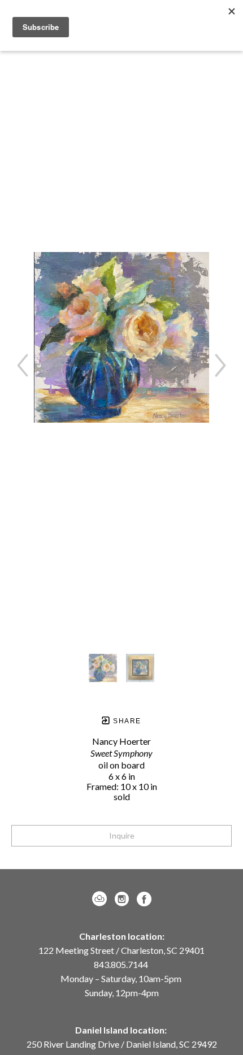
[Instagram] (124, 899)
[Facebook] (144, 899)
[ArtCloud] (101, 899)
